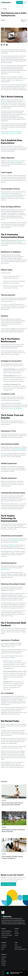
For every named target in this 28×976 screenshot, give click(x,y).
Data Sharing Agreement (20, 949)
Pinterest (3, 963)
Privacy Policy (18, 947)
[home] (6, 2)
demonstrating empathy (19, 448)
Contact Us (4, 945)
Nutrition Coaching (5, 933)
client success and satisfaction (13, 408)
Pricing (16, 935)
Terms (16, 945)
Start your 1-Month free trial (8, 884)
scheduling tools (5, 569)
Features (17, 933)
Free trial (19, 2)
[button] (25, 2)
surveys (14, 661)
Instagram (3, 961)
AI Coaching (4, 937)
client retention (16, 80)
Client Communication (6, 935)
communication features (17, 540)
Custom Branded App (6, 931)
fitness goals (14, 160)
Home (16, 931)
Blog (2, 949)
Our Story (3, 947)
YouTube (3, 965)
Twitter (3, 959)
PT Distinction (12, 545)
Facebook (3, 957)
